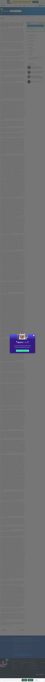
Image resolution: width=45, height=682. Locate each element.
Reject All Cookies (30, 680)
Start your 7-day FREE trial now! (22, 350)
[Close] (44, 680)
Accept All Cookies (24, 680)
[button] (34, 335)
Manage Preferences (36, 680)
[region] (22, 680)
